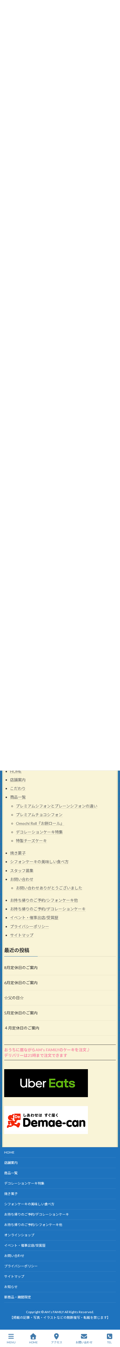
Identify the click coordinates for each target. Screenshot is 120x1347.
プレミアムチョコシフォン (39, 814)
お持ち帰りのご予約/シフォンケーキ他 (44, 900)
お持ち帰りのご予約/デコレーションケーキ (48, 909)
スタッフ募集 (21, 870)
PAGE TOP (111, 1321)
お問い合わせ (21, 879)
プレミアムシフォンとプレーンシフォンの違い (56, 806)
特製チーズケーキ (31, 841)
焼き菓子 (18, 853)
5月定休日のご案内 (21, 1012)
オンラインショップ (19, 1235)
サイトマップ (21, 935)
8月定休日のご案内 (21, 967)
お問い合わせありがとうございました (49, 888)
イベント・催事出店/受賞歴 (34, 917)
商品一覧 (18, 797)
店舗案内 (18, 779)
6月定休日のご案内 (21, 982)
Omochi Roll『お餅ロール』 (40, 823)
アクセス (56, 1342)
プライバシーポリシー (29, 926)
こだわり (18, 788)
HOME (16, 771)
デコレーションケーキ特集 (39, 832)
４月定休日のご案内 (21, 1028)
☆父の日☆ (14, 997)
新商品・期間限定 (17, 1297)
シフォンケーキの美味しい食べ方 (39, 862)
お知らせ (11, 1287)
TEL (109, 1342)
